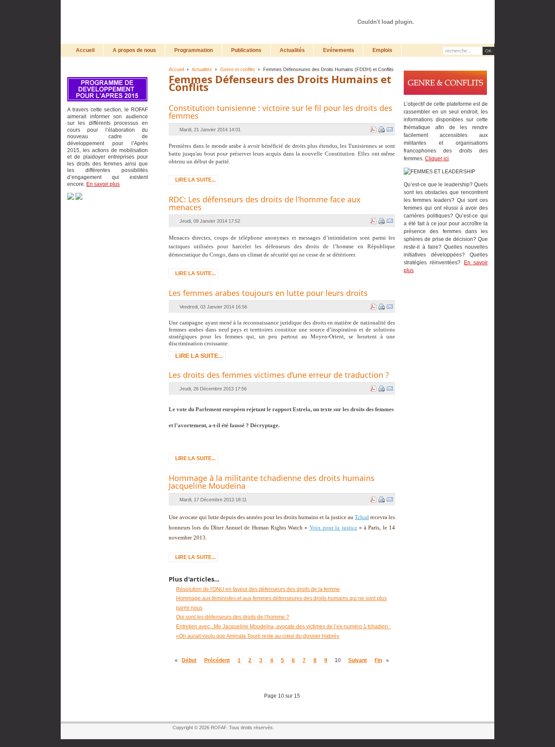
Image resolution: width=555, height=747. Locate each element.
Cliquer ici (437, 159)
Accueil (176, 69)
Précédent (217, 660)
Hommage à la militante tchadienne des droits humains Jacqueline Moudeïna (272, 482)
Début (189, 660)
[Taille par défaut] (452, 11)
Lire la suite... (195, 180)
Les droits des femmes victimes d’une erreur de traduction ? (279, 375)
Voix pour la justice (333, 527)
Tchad (362, 517)
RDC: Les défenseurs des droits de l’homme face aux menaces (265, 203)
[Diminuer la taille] (460, 11)
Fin (378, 660)
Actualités (202, 69)
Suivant (357, 660)
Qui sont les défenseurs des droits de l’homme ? (232, 617)
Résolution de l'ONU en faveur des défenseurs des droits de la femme (258, 589)
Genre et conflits (237, 69)
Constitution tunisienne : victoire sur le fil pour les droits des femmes (280, 112)
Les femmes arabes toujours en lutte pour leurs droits (268, 293)
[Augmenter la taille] (444, 11)
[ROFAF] (171, 21)
